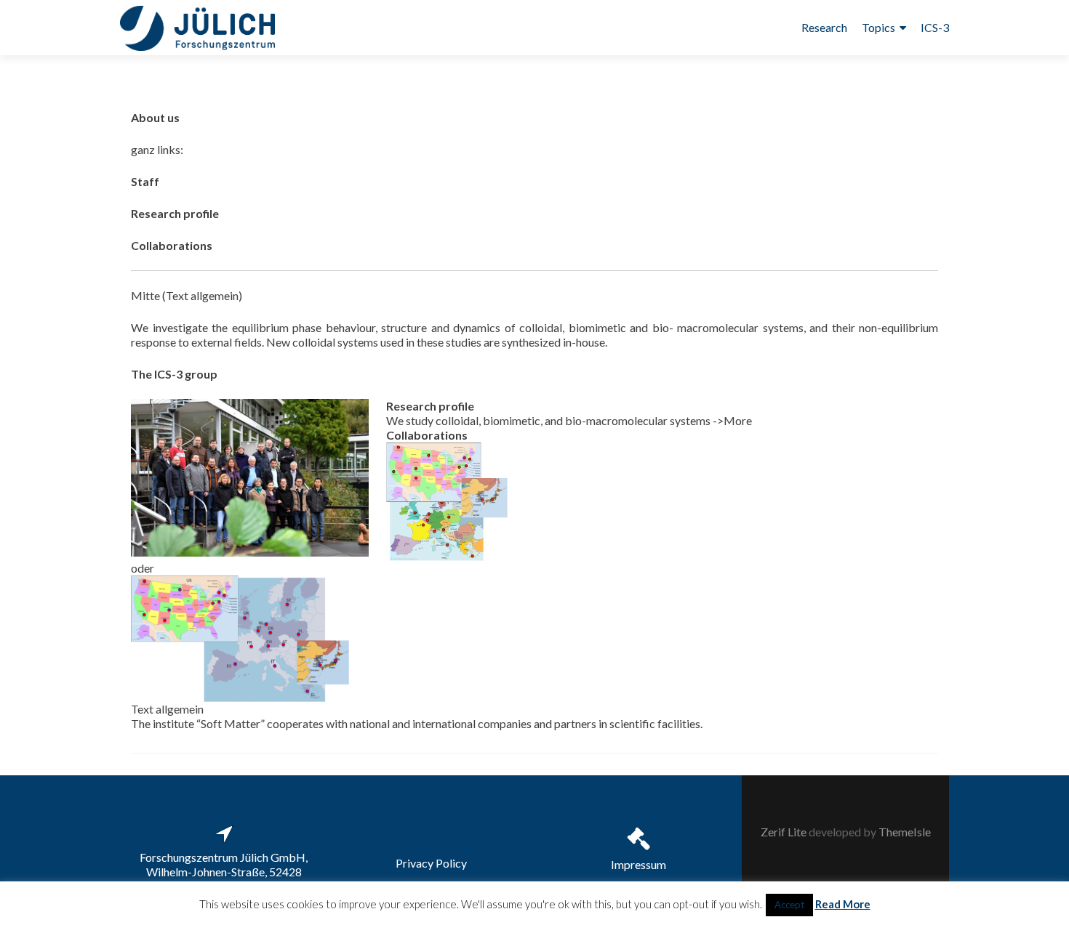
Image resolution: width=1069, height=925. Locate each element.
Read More (842, 903)
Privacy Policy (431, 863)
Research (824, 27)
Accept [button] (789, 904)
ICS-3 (935, 27)
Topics (878, 27)
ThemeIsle (904, 832)
